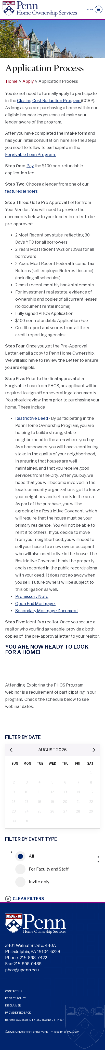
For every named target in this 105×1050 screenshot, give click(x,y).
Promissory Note (31, 596)
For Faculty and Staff (49, 869)
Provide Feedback (18, 1012)
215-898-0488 (28, 963)
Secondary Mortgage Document (46, 610)
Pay (30, 165)
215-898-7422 (33, 957)
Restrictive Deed (31, 418)
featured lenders (21, 191)
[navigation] (98, 9)
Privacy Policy (15, 998)
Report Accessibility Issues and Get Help (34, 1019)
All (31, 856)
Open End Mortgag (33, 603)
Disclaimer (13, 1005)
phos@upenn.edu (22, 970)
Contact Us (13, 991)
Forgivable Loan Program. (30, 154)
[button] (11, 750)
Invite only (39, 881)
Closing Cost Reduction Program (49, 100)
